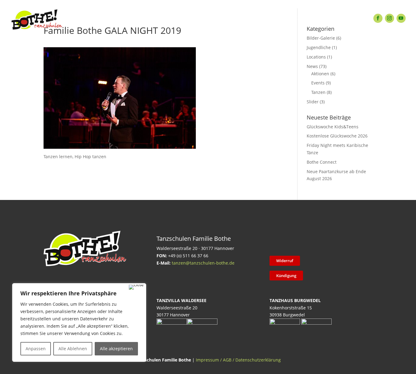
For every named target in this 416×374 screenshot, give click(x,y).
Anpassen (36, 348)
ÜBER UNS (255, 18)
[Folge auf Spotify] (339, 242)
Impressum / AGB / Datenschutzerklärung (238, 360)
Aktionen (320, 74)
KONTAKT (289, 18)
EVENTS (193, 18)
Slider (313, 102)
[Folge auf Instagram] (389, 18)
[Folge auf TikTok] (291, 242)
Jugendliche (319, 47)
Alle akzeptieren (116, 348)
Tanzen (318, 92)
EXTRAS (164, 18)
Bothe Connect (322, 162)
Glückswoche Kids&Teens (332, 127)
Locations (316, 57)
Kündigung (286, 275)
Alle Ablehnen (72, 348)
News (312, 66)
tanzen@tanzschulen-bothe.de (203, 263)
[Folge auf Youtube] (401, 18)
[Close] (136, 287)
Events (318, 83)
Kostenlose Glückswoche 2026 (337, 136)
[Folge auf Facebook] (378, 18)
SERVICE (222, 18)
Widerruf (284, 260)
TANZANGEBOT (126, 18)
